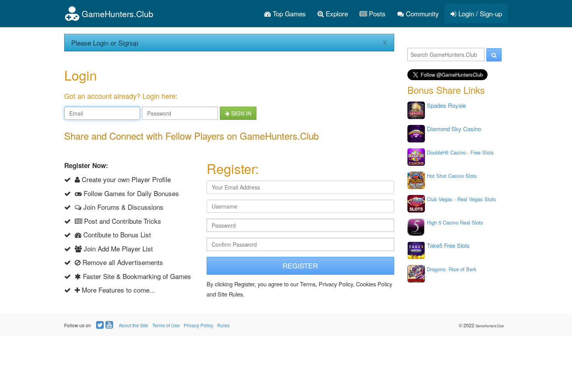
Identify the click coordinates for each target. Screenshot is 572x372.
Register (300, 265)
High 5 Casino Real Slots (455, 222)
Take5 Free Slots (448, 245)
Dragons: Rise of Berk (452, 269)
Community (421, 13)
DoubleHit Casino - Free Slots (460, 152)
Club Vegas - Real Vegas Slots (461, 199)
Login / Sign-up (479, 13)
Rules (223, 325)
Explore (336, 13)
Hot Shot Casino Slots (452, 175)
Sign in (240, 113)
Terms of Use (166, 325)
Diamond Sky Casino (454, 129)
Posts (376, 13)
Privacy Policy (198, 325)
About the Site (133, 325)
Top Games (288, 13)
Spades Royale (446, 105)
